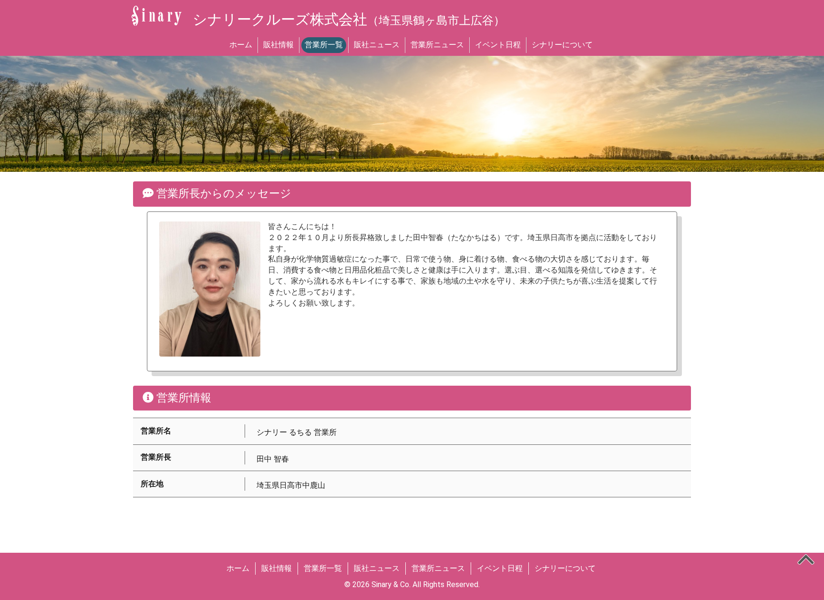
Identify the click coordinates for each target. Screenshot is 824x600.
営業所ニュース (437, 44)
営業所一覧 (324, 44)
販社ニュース (377, 44)
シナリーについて (562, 44)
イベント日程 (498, 44)
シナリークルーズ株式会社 (349, 19)
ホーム (240, 44)
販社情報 (278, 44)
